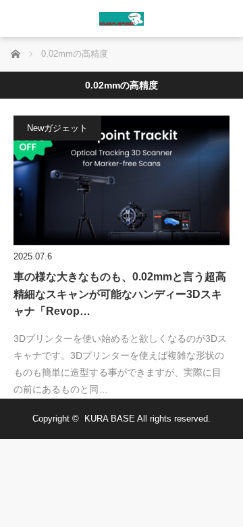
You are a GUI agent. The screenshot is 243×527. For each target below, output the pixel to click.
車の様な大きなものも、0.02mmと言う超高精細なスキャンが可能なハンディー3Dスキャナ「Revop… (120, 294)
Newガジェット (57, 128)
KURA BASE (109, 418)
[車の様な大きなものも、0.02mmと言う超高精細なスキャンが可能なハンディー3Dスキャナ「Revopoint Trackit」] (122, 180)
